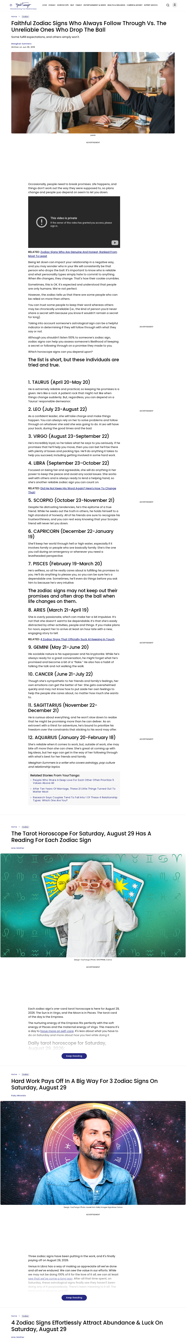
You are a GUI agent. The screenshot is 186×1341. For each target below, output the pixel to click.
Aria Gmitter (17, 848)
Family (79, 5)
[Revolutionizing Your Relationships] (23, 5)
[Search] (167, 5)
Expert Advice (151, 5)
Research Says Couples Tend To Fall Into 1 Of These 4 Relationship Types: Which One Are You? (75, 799)
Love (44, 5)
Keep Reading (74, 1056)
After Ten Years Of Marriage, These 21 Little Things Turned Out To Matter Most (74, 790)
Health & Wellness (116, 5)
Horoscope (63, 5)
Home (14, 16)
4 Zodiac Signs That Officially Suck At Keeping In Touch (77, 639)
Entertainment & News (95, 5)
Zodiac (52, 5)
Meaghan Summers (21, 43)
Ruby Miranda (18, 1095)
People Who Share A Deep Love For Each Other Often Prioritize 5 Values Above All (73, 781)
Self (72, 5)
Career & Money (134, 5)
